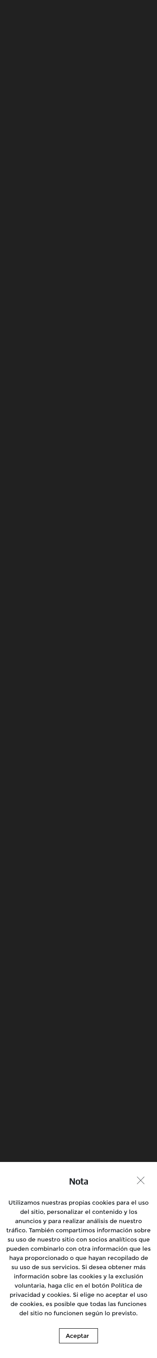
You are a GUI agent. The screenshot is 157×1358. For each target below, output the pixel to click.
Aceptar (77, 1336)
